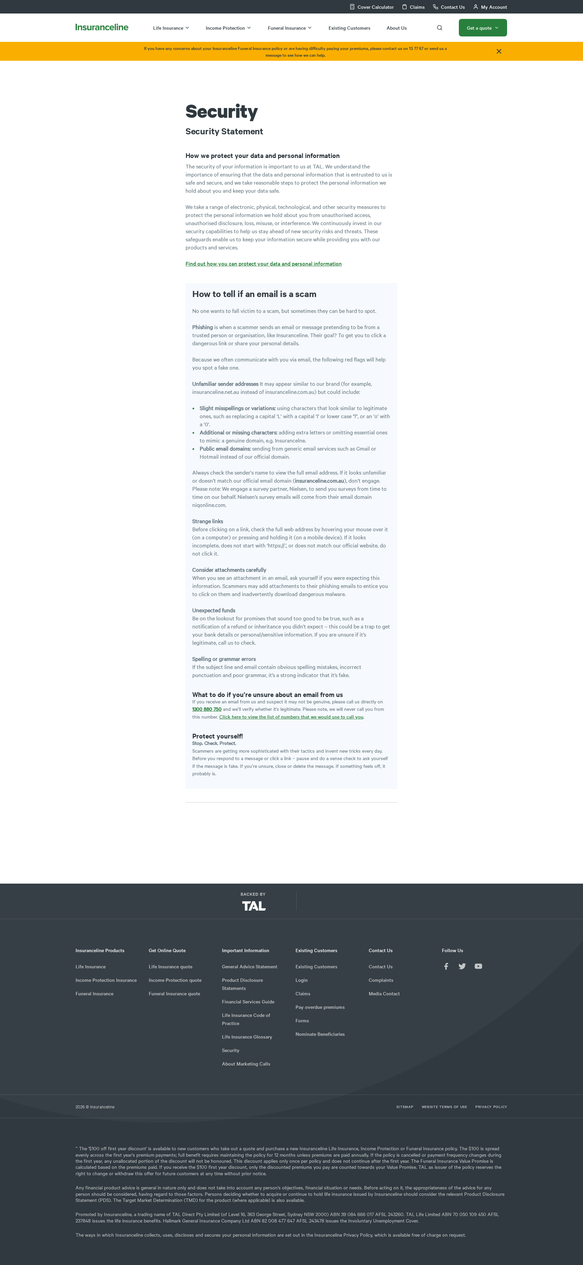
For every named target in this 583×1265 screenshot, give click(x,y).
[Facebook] (446, 966)
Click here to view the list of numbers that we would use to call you (291, 716)
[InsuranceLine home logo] (102, 27)
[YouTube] (478, 966)
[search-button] (440, 28)
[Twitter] (462, 966)
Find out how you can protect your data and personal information (264, 263)
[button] (335, 904)
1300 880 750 (207, 708)
